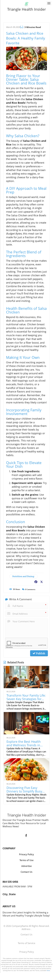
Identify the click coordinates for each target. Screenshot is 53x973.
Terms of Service (26, 943)
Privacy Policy (26, 951)
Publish (40, 653)
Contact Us (26, 934)
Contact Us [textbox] (26, 872)
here (48, 970)
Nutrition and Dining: (23, 576)
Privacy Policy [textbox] (26, 854)
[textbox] (26, 9)
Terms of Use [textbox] (26, 860)
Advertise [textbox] (26, 866)
